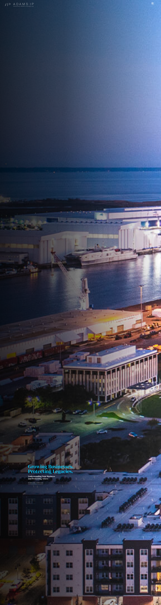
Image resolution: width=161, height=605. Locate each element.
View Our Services (36, 483)
